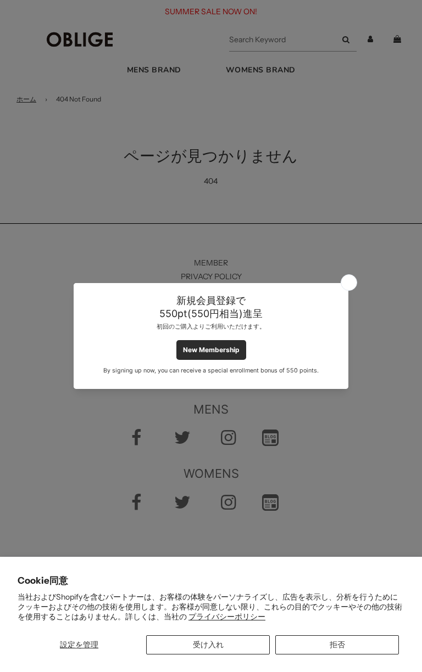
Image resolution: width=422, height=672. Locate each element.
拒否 (337, 645)
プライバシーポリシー (226, 617)
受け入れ (208, 645)
